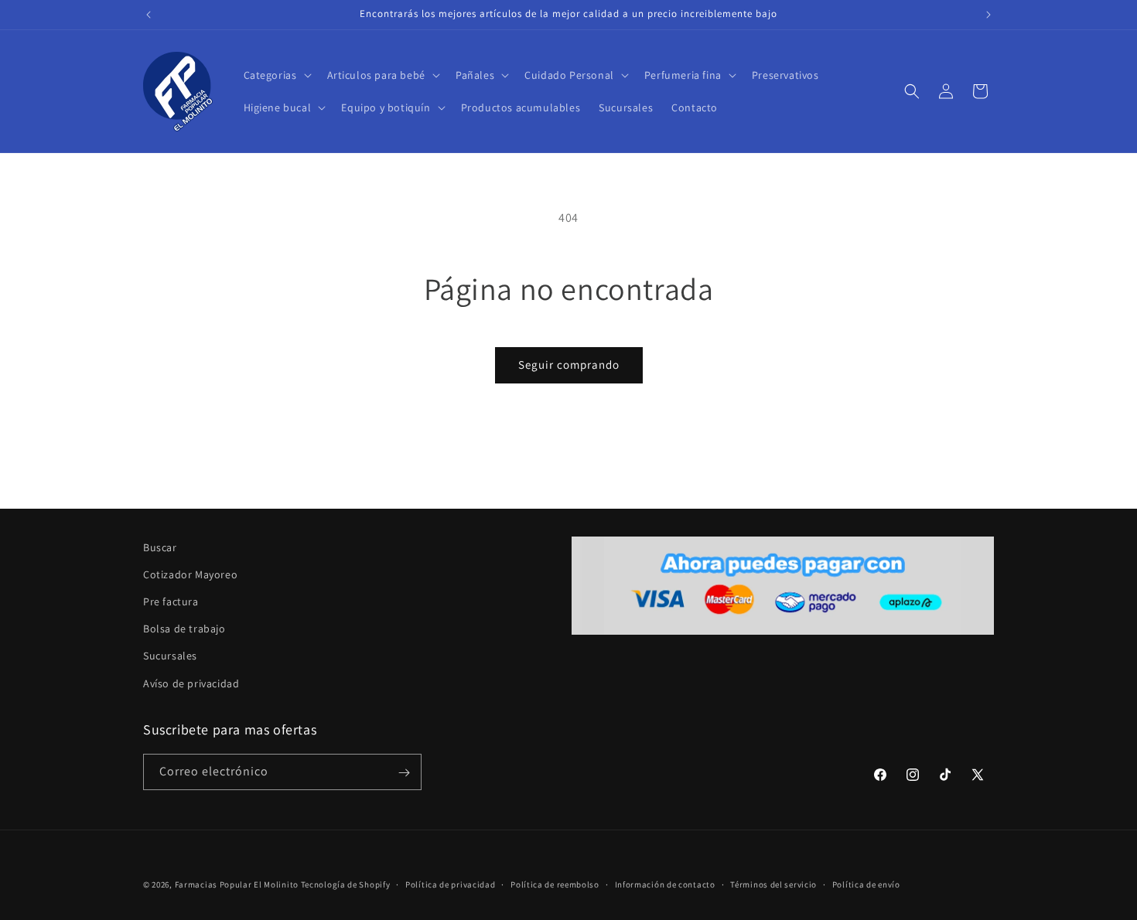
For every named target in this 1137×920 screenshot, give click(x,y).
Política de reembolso (554, 883)
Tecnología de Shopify (346, 884)
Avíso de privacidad (191, 683)
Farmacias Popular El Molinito (237, 884)
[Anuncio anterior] (148, 14)
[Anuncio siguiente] (988, 14)
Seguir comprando (569, 364)
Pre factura (171, 601)
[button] (276, 75)
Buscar (160, 547)
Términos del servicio (773, 883)
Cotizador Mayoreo (190, 574)
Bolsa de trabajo (184, 629)
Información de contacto (665, 883)
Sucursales (170, 656)
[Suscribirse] (404, 773)
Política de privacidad (450, 883)
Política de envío (866, 883)
